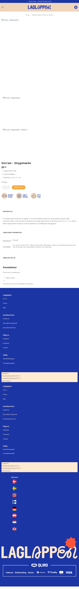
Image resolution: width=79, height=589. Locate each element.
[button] (2, 7)
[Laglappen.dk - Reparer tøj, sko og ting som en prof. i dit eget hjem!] (39, 7)
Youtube (5, 347)
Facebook (6, 343)
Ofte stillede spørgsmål (10, 323)
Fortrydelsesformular (9, 327)
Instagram (6, 338)
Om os (5, 298)
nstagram (6, 430)
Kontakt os (6, 318)
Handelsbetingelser (9, 358)
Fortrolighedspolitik (8, 363)
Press (4, 303)
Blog (4, 307)
